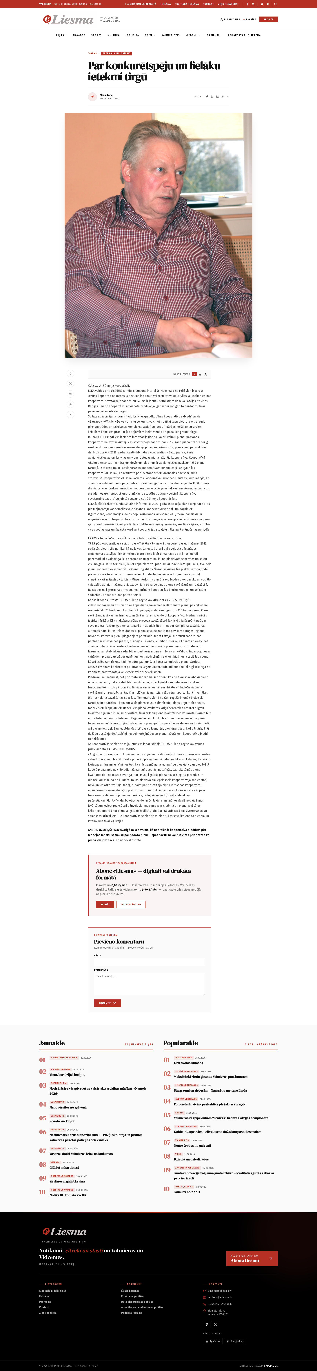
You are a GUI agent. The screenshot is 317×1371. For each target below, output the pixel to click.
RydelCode (271, 1366)
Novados (79, 35)
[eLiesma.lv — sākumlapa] (68, 19)
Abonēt (268, 19)
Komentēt (105, 1003)
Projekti (213, 35)
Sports (96, 35)
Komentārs (101, 970)
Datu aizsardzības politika (137, 1301)
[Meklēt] (275, 4)
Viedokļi (192, 35)
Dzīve (149, 35)
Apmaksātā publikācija (244, 35)
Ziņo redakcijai (228, 4)
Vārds (98, 955)
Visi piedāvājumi (131, 904)
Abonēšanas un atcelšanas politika (142, 1307)
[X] (253, 4)
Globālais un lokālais (116, 53)
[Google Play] (268, 4)
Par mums (45, 1301)
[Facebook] (247, 4)
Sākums (92, 53)
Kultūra (114, 35)
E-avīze (251, 19)
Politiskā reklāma (187, 4)
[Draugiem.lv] (222, 96)
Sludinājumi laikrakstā (140, 4)
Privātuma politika (132, 1296)
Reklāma (165, 4)
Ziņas (60, 35)
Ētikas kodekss (130, 1290)
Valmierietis (171, 35)
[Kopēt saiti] (227, 96)
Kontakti (208, 4)
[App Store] (262, 4)
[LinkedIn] (217, 96)
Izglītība (132, 35)
